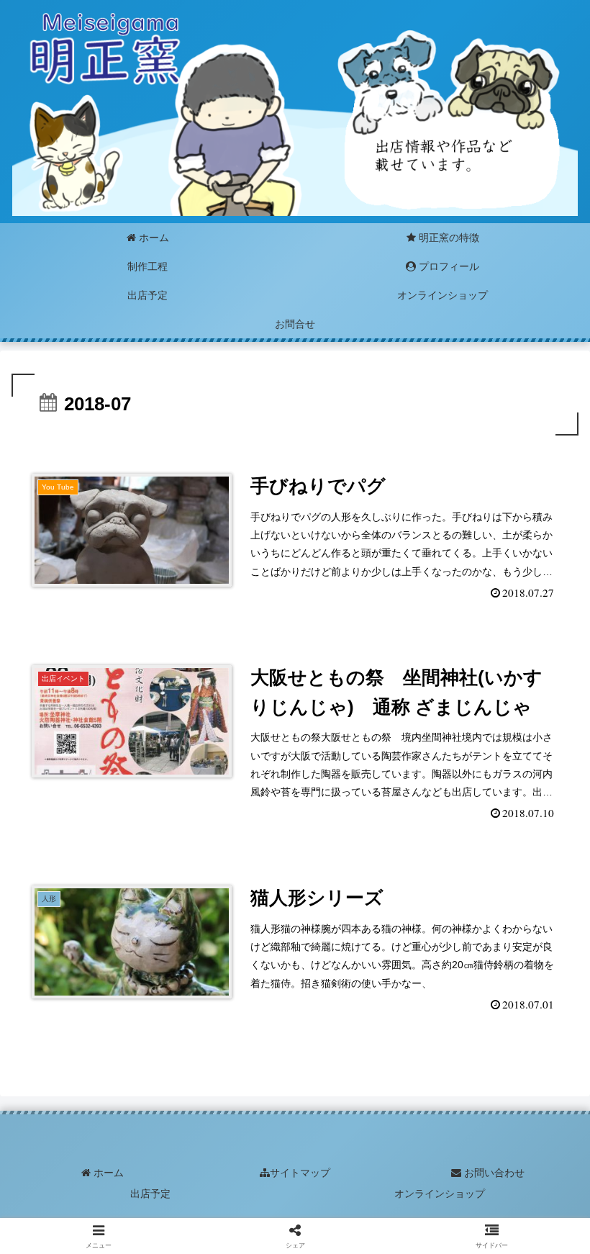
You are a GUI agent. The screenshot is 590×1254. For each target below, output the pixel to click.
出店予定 (150, 1193)
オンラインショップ (439, 1193)
